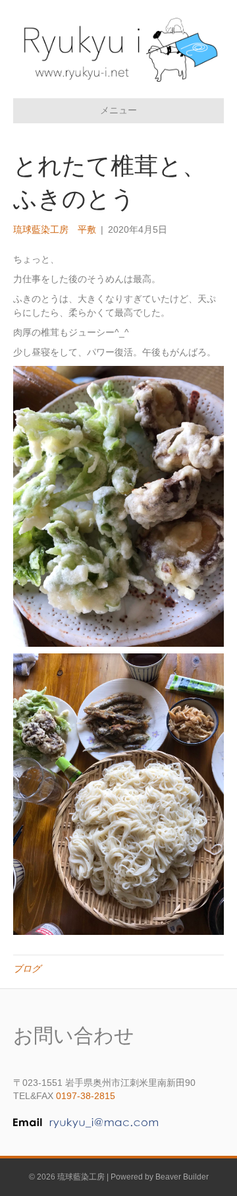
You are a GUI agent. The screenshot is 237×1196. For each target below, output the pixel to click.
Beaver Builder (182, 1176)
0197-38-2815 (85, 1096)
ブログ (27, 968)
